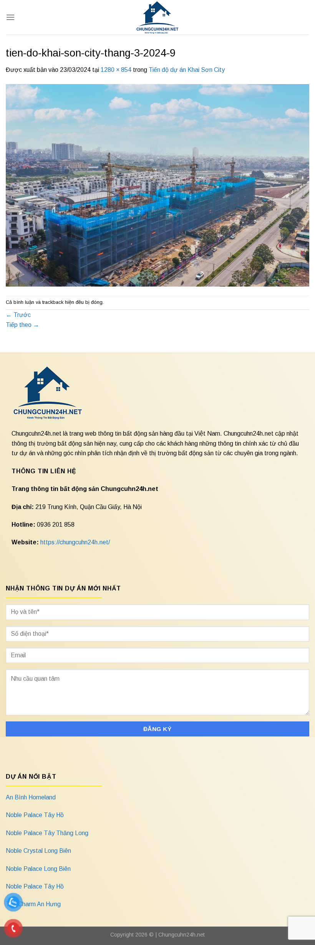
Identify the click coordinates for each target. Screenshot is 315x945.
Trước (18, 315)
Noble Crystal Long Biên (38, 850)
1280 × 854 (116, 69)
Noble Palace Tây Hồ (35, 815)
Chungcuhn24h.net (181, 935)
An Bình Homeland (31, 797)
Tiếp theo (22, 325)
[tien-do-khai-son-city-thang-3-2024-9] (157, 184)
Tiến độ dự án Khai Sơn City (187, 69)
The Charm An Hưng (33, 904)
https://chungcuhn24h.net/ (75, 542)
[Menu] (10, 17)
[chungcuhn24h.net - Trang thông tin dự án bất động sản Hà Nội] (157, 17)
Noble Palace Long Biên (38, 868)
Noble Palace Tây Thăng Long (47, 833)
